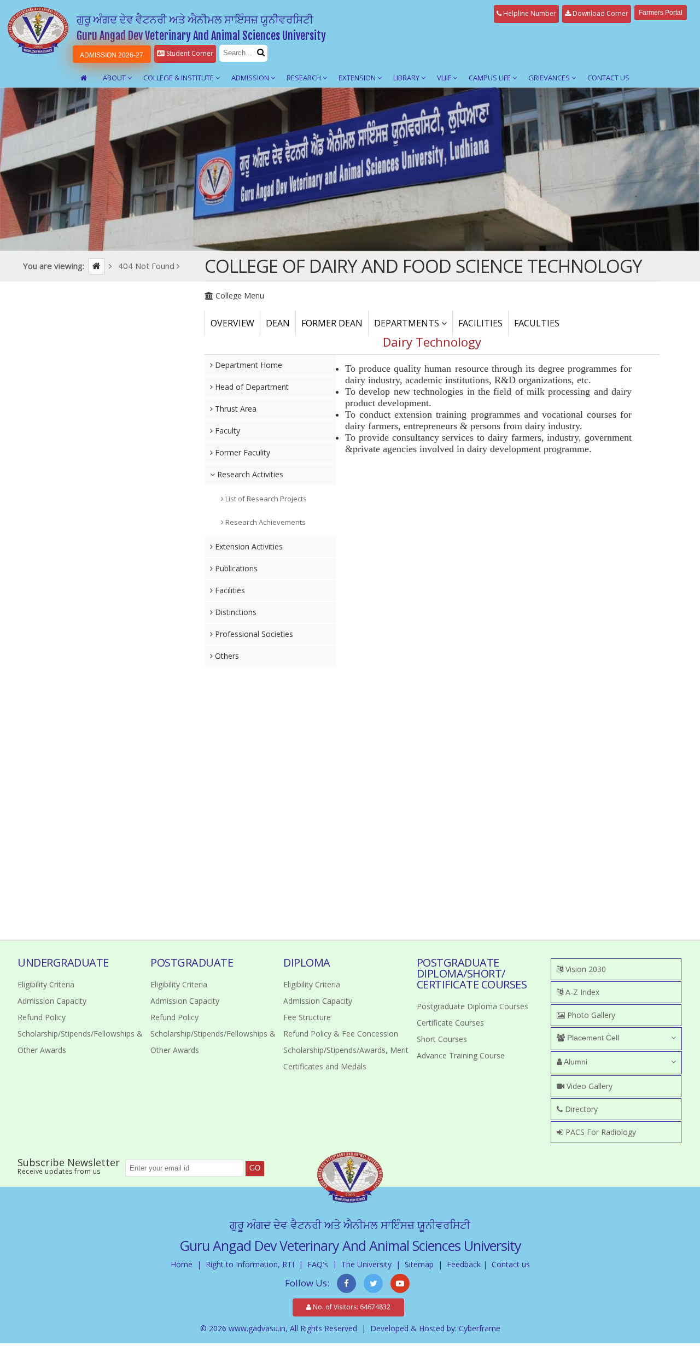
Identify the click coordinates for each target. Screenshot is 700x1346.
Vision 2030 (584, 969)
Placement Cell (592, 1037)
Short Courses (442, 1039)
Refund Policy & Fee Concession (340, 1033)
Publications (235, 568)
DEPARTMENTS (407, 323)
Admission (251, 78)
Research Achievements (265, 522)
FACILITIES (480, 323)
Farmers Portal (660, 12)
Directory (580, 1109)
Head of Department (251, 387)
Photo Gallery (590, 1015)
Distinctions (234, 612)
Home (181, 1264)
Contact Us (608, 78)
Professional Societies (253, 634)
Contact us (511, 1264)
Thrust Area (234, 408)
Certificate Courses (450, 1022)
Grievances (549, 78)
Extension (358, 78)
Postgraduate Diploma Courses (472, 1006)
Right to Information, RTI (250, 1264)
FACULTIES (536, 323)
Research (305, 78)
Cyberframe (479, 1328)
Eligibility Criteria (46, 984)
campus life (490, 78)
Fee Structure (307, 1017)
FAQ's (317, 1264)
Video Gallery (588, 1086)
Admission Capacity (52, 1001)
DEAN (278, 323)
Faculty (226, 430)
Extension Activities (248, 546)
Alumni (574, 1061)
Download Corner (599, 13)
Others (226, 656)
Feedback (464, 1264)
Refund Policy (42, 1017)
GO (254, 1168)
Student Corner (189, 53)
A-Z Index (581, 992)
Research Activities (249, 474)
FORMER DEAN (332, 323)
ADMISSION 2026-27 (111, 55)
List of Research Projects (265, 499)
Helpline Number (528, 13)
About (115, 78)
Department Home (247, 365)
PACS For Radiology (599, 1132)
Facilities (229, 590)
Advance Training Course (461, 1055)
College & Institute (179, 78)
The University (366, 1264)
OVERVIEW (232, 323)
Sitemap (419, 1264)
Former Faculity (241, 452)
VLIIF (445, 78)
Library (407, 78)
